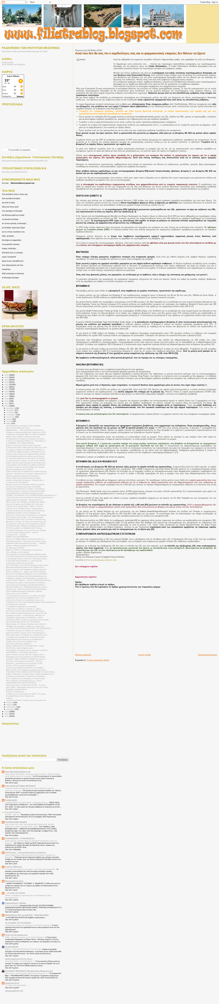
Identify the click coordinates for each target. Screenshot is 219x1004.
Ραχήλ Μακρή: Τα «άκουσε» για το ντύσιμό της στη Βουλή (26, 650)
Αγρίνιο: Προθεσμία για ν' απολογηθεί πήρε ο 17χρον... (26, 646)
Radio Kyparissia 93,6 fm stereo (18, 959)
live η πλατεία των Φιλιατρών (13, 64)
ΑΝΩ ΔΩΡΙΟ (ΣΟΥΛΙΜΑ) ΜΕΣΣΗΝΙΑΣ (20, 786)
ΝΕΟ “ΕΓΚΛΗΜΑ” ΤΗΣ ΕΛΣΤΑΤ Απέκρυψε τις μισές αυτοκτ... (28, 565)
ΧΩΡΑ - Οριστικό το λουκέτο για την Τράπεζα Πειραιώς (24, 937)
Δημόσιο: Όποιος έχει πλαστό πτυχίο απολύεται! (23, 445)
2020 (7, 389)
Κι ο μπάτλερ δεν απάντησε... (16, 604)
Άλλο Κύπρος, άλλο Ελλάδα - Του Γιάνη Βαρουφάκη (25, 517)
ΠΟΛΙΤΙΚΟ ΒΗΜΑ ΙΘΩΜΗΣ (16, 822)
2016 (7, 399)
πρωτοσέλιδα (14, 150)
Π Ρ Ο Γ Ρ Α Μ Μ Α (12, 905)
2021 (7, 387)
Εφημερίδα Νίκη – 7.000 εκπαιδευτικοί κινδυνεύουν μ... (25, 430)
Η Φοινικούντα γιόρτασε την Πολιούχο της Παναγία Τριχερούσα (28, 925)
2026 (7, 375)
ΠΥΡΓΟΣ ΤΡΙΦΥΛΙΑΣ (13, 867)
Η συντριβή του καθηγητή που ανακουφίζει (21, 606)
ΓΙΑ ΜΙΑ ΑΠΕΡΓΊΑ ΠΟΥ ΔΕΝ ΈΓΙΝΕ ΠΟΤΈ (21, 683)
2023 (7, 382)
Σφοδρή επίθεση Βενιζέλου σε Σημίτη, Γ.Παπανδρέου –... (26, 489)
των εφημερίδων (25, 150)
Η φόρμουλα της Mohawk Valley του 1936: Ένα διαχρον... (26, 434)
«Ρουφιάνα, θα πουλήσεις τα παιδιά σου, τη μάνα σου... (26, 626)
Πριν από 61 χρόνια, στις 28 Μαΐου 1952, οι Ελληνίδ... (25, 504)
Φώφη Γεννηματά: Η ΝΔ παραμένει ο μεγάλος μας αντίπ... (27, 569)
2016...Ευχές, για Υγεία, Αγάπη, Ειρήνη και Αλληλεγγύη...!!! (26, 973)
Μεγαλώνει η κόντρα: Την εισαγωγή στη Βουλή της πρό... (26, 521)
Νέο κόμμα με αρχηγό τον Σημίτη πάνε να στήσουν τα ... (26, 450)
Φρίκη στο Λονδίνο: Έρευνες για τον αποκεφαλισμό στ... (26, 633)
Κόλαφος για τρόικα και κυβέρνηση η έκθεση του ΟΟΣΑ (26, 432)
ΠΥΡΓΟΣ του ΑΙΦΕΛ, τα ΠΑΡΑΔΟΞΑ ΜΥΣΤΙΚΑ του (24, 528)
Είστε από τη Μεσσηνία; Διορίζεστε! (18, 644)
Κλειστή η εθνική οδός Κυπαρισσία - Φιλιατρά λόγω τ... (25, 480)
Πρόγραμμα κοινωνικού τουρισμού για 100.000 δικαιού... (26, 657)
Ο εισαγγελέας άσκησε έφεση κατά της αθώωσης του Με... (27, 447)
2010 (7, 716)
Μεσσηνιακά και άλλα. (14, 881)
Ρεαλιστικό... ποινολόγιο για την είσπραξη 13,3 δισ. (24, 663)
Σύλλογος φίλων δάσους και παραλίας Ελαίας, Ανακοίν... (26, 454)
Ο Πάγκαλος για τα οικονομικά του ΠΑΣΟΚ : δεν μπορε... (26, 694)
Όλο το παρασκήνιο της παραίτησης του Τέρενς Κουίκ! (25, 678)
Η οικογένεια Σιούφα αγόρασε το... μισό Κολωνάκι (24, 561)
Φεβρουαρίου (11, 707)
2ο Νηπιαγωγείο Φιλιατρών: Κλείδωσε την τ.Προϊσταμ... (26, 676)
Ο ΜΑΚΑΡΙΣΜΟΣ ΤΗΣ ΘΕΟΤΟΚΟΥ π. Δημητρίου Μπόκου (26, 802)
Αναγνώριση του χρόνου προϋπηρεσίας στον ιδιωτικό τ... (26, 583)
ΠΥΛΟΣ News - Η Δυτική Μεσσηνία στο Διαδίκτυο (25, 853)
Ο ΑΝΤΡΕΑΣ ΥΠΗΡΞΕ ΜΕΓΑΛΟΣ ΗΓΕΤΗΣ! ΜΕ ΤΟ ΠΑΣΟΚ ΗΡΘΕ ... (31, 672)
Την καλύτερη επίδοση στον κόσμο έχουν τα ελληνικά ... (26, 458)
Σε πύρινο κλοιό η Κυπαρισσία (17, 482)
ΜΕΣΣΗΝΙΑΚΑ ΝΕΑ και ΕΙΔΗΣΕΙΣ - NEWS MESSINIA (27, 915)
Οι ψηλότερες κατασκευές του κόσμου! (20, 563)
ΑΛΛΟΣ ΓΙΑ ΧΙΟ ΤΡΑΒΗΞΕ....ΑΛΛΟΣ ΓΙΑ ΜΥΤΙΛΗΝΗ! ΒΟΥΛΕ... (29, 580)
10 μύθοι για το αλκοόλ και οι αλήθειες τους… (22, 641)
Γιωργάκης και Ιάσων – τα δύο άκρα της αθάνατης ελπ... (26, 615)
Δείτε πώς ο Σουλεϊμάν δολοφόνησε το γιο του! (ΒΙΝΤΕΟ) (26, 574)
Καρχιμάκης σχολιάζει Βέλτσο (16, 689)
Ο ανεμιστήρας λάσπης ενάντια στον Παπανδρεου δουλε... (27, 559)
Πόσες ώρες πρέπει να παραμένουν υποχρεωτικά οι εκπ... (27, 635)
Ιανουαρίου (10, 709)
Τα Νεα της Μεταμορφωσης (16, 935)
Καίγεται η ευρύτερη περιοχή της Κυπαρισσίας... (23, 476)
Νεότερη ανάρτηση (83, 655)
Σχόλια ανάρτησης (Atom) (98, 660)
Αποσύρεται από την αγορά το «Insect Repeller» (23, 426)
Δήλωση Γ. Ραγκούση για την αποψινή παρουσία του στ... (26, 474)
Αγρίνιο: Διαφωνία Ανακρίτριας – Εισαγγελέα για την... (25, 500)
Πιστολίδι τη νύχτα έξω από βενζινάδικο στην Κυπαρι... (25, 467)
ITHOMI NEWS (11, 800)
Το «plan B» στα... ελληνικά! (16, 535)
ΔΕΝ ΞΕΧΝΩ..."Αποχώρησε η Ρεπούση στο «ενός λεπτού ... (28, 687)
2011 (7, 714)
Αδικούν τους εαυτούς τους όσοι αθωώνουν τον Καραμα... (26, 515)
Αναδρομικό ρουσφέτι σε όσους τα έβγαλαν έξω (23, 513)
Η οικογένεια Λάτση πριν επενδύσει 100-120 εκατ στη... (26, 511)
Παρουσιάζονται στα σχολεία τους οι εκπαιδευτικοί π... (25, 639)
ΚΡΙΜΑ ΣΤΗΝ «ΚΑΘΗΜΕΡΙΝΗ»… (18, 537)
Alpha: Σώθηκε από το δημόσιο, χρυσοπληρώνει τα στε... (26, 670)
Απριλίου (9, 702)
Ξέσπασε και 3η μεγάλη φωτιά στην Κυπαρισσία (23, 487)
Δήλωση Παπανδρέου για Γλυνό (17, 428)
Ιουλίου (9, 419)
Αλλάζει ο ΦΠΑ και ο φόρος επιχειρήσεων (21, 665)
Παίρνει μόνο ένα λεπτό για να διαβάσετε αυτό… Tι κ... (25, 598)
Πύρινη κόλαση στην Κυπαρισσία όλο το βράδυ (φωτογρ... (27, 471)
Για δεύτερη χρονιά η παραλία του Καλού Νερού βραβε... (26, 491)
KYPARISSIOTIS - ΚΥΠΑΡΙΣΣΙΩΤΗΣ (19, 838)
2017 (7, 396)
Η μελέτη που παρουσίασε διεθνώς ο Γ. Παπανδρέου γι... (26, 441)
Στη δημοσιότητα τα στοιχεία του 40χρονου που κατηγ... (25, 439)
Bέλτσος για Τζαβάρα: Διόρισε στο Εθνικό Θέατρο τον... (25, 539)
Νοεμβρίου (10, 410)
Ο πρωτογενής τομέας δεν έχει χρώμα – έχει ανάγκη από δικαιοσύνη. (30, 869)
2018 (7, 394)
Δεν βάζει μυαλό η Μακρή (15, 548)
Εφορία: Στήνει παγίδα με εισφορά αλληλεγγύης (23, 436)
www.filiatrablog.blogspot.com (17, 772)
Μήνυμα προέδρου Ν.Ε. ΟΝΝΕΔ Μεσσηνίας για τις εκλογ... (27, 587)
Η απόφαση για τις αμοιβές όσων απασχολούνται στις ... (26, 637)
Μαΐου (8, 423)
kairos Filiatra (13, 76)
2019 (7, 391)
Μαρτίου (9, 705)
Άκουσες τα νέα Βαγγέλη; (15, 692)
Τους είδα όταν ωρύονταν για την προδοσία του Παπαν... (26, 524)
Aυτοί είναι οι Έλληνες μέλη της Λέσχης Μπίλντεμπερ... (25, 611)
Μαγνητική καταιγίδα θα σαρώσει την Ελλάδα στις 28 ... (25, 567)
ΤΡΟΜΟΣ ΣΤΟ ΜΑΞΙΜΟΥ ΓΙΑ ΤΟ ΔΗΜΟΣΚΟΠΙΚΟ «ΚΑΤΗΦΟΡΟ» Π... (32, 495)
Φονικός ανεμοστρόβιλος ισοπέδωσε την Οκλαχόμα (24, 668)
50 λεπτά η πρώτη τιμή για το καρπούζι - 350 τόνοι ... (25, 661)
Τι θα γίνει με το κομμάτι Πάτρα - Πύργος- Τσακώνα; (24, 506)
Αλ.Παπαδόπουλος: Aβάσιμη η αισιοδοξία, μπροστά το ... (26, 526)
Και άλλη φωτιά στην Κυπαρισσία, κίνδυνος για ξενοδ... (25, 484)
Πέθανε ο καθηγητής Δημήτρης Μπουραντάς (22, 545)
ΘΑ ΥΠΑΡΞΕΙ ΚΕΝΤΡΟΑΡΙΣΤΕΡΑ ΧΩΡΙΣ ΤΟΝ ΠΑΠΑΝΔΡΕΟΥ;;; (29, 628)
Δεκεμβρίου (10, 408)
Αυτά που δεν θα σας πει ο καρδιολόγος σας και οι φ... (25, 600)
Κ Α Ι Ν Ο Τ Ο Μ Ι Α (13, 812)
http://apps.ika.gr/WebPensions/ (14, 172)
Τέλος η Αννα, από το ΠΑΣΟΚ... (17, 593)
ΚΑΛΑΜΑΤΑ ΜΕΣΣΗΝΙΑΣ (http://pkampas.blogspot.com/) (29, 971)
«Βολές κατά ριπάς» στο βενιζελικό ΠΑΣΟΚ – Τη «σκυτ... (26, 685)
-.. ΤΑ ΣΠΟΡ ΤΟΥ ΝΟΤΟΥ (15, 893)
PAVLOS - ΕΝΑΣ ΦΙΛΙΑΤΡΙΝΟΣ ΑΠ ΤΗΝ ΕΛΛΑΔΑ (23, 949)
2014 (7, 403)
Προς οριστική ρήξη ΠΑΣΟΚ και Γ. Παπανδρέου (23, 622)
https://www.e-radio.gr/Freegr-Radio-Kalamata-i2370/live (25, 51)
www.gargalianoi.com (14, 991)
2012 (7, 711)
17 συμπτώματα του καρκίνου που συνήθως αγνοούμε (25, 596)
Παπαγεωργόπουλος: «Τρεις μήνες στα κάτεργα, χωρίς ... (27, 541)
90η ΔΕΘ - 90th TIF (12, 814)
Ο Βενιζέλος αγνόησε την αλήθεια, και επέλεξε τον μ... (25, 630)
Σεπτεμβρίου (11, 415)
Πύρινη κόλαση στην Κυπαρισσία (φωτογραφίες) (23, 478)
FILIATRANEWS (11, 947)
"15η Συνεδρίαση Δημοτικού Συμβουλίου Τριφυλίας (24, 591)
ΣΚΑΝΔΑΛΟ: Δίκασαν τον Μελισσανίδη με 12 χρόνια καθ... (27, 578)
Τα (9, 150)
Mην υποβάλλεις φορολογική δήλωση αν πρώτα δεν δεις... (27, 613)
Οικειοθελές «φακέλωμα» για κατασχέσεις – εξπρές (24, 617)
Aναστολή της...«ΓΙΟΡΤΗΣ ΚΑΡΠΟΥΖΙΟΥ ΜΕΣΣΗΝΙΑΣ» (26, 589)
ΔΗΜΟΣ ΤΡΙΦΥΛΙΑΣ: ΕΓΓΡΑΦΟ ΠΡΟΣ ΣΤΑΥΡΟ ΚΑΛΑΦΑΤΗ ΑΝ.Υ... (30, 674)
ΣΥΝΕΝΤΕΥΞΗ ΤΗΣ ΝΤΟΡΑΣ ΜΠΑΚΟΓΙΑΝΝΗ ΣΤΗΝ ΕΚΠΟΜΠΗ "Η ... (32, 602)
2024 (7, 380)
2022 (7, 384)
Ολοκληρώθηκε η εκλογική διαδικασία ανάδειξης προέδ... (26, 554)
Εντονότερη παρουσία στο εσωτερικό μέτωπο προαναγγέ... (27, 556)
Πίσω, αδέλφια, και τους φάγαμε (17, 552)
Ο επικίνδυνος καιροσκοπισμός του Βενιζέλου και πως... (26, 452)
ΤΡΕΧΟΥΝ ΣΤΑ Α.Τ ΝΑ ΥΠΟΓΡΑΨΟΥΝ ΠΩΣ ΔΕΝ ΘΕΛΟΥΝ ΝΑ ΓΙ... (30, 498)
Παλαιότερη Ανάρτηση (207, 655)
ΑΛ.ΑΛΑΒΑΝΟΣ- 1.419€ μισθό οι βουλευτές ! (22, 652)
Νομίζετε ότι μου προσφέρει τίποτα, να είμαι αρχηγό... (25, 508)
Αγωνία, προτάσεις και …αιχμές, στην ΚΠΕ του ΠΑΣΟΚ (26, 572)
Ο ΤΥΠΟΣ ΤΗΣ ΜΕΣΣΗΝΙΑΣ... (16, 985)
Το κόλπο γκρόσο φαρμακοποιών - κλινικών (22, 532)
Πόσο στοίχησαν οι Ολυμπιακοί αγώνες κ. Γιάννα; (24, 681)
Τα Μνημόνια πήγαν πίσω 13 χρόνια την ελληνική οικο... (26, 519)
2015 (7, 401)
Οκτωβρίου (10, 412)
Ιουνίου (9, 421)
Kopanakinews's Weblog (15, 903)
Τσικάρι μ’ (9, 698)
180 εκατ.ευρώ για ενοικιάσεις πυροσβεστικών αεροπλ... (26, 502)
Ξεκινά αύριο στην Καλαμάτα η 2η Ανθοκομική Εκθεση (25, 585)
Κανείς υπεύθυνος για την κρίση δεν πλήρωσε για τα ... (26, 654)
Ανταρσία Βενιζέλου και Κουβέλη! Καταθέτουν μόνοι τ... (25, 493)
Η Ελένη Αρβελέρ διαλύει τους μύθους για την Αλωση (25, 456)
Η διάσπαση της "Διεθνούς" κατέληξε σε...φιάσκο (23, 609)
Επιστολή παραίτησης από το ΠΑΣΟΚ (19, 469)
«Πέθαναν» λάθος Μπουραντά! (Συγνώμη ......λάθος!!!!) (26, 543)
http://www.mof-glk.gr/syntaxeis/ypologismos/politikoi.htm (25, 161)
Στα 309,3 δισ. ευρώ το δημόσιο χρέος (19, 648)
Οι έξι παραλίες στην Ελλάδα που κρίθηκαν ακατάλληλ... (26, 465)
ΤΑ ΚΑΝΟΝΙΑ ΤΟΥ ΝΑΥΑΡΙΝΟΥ (18, 923)
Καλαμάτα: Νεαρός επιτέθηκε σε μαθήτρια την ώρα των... (26, 659)
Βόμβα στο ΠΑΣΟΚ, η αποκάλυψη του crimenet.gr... (24, 550)
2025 (7, 377)
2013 (7, 406)
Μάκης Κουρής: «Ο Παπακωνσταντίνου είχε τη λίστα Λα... (26, 624)
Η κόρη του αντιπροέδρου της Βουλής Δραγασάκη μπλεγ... (27, 576)
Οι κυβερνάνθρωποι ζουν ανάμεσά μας (20, 696)
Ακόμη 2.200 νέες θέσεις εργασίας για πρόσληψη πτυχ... (26, 463)
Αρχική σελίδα (144, 655)
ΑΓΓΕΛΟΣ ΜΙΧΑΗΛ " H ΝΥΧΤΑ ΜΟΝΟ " (19, 961)
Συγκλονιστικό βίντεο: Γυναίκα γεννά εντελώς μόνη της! (26, 700)
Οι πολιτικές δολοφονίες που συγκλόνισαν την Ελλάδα (25, 530)
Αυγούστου (10, 417)
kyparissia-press (12, 983)
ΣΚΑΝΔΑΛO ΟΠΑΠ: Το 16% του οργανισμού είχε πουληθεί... (28, 620)
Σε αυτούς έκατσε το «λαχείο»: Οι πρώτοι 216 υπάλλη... (26, 460)
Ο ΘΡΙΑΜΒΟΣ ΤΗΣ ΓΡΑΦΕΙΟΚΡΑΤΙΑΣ (20, 443)
